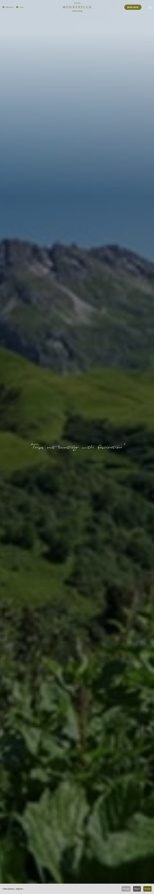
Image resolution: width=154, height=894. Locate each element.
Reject (137, 889)
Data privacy (9, 889)
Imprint (19, 889)
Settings (126, 889)
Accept (147, 889)
